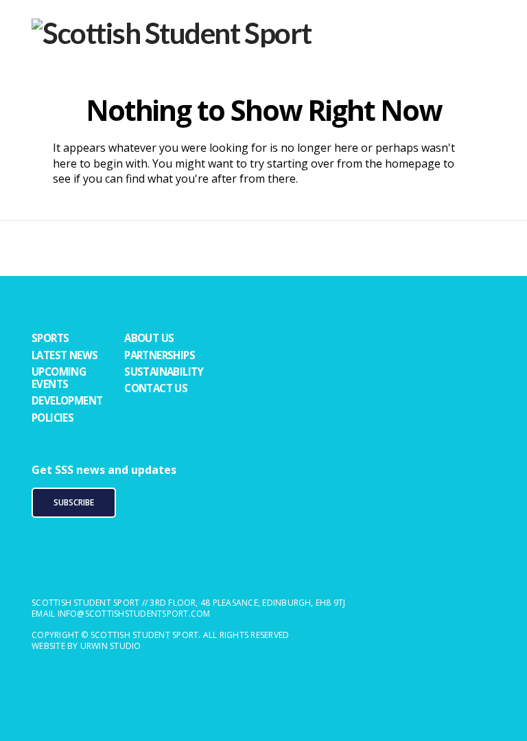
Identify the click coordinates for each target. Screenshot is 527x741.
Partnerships (159, 355)
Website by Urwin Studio (86, 646)
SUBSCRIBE (74, 502)
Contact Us (155, 388)
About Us (149, 338)
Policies (52, 417)
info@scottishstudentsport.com (134, 613)
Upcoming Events (59, 378)
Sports (50, 338)
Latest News (64, 355)
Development (67, 400)
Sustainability (164, 371)
